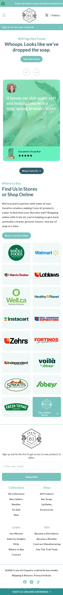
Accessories (46, 509)
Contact (16, 554)
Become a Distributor (47, 533)
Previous (26, 72)
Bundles (16, 504)
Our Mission (16, 533)
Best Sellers (16, 499)
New (16, 514)
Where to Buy (16, 549)
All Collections (16, 493)
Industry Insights (16, 538)
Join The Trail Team (47, 549)
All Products (47, 493)
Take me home (31, 59)
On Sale (16, 509)
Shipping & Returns (22, 575)
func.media (52, 570)
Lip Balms (46, 504)
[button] (4, 15)
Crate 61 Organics (23, 570)
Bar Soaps (46, 499)
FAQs (16, 544)
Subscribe (31, 476)
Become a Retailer (47, 538)
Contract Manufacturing (46, 544)
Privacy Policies (42, 575)
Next (36, 72)
